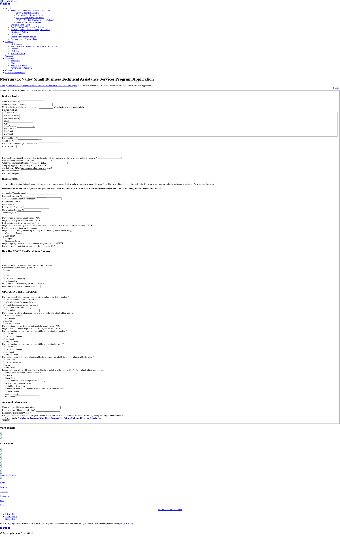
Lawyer (8, 238)
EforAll (8, 375)
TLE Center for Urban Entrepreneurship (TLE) (25, 381)
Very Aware (10, 368)
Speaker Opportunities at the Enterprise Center (30, 29)
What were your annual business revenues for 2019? (25, 163)
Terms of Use (57, 418)
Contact (8, 70)
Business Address (12, 115)
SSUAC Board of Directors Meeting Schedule (35, 20)
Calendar (9, 56)
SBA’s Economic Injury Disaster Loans (21, 299)
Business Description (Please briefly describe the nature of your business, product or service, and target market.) (49, 158)
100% (7, 270)
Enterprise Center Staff (20, 25)
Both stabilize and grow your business (19, 223)
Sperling (129, 523)
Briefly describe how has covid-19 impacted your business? (28, 265)
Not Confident (11, 333)
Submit (6, 421)
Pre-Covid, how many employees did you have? (23, 283)
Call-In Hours (16, 34)
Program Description (90, 418)
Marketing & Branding (12, 210)
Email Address (9, 146)
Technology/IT (9, 213)
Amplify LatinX (12, 394)
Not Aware (10, 360)
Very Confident (11, 341)
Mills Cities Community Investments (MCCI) (24, 373)
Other (7, 310)
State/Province (10, 126)
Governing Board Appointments (29, 15)
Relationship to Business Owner (16, 413)
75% (7, 273)
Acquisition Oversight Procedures (30, 17)
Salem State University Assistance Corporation (30, 10)
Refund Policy (11, 519)
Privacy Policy (70, 418)
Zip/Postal (8, 131)
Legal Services (9, 204)
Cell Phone (7, 141)
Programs (9, 41)
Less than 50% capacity (15, 278)
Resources (9, 58)
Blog (13, 63)
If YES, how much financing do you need (20, 228)
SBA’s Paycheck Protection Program (20, 302)
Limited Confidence (13, 336)
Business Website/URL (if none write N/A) (20, 143)
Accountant (10, 236)
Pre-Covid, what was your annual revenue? (21, 286)
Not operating (11, 281)
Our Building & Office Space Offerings (27, 27)
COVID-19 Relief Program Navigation (19, 199)
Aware (8, 365)
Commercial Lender (13, 233)
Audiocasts (15, 61)
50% (7, 276)
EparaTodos (10, 378)
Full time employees (11, 171)
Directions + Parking (19, 32)
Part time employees (11, 173)
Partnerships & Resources (21, 68)
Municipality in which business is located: (20, 107)
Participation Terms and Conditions (34, 418)
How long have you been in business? (19, 160)
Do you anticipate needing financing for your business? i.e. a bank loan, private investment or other (44, 225)
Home (2, 86)
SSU (2, 500)
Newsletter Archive (19, 65)
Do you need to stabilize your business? (19, 218)
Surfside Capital (12, 391)
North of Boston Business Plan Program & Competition (34, 46)
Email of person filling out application (18, 410)
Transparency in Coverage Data (24, 39)
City (6, 121)
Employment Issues (11, 201)
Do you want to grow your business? (18, 220)
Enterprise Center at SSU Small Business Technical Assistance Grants (34, 389)
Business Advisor (12, 241)
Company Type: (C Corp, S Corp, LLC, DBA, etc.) (24, 165)
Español (336, 88)
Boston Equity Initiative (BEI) (18, 383)
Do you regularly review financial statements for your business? (29, 243)
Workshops (15, 51)
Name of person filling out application (18, 407)
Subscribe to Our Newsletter (170, 509)
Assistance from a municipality (18, 307)
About (8, 8)
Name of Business (10, 101)
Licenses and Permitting (13, 207)
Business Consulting (11, 196)
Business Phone (9, 138)
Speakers (14, 49)
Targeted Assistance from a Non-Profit (21, 305)
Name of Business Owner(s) (14, 104)
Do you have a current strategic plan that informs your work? (28, 246)
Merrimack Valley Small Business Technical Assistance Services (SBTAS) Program (42, 86)
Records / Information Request (29, 22)
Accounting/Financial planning (16, 193)
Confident (9, 339)
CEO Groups (16, 44)
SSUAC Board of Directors (27, 13)
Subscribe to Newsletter (15, 72)
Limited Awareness (13, 362)
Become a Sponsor (8, 475)
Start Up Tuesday (18, 53)
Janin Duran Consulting (15, 386)
